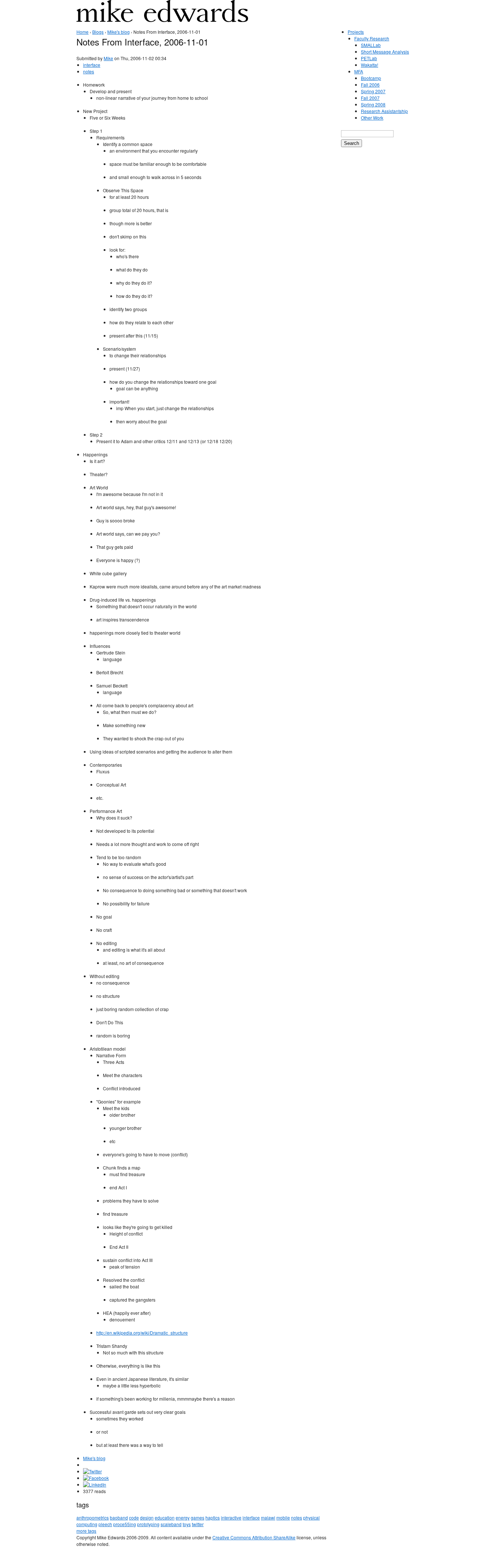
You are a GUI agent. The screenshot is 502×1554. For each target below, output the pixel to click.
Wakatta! (369, 65)
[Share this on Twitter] (92, 1471)
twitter (198, 1524)
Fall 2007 (370, 98)
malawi (268, 1517)
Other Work (372, 117)
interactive (231, 1517)
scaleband (171, 1524)
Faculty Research (371, 38)
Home (82, 32)
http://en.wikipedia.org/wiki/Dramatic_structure (142, 1332)
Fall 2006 (370, 84)
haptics (212, 1517)
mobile (283, 1517)
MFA (358, 71)
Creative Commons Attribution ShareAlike (253, 1537)
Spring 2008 (373, 104)
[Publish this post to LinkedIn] (94, 1484)
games (197, 1517)
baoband (119, 1517)
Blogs (98, 32)
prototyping (148, 1524)
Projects (356, 32)
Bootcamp (371, 78)
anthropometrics (92, 1517)
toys (187, 1524)
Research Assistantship (384, 111)
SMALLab (371, 45)
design (147, 1517)
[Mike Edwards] (162, 16)
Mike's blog (118, 32)
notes (88, 71)
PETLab (369, 58)
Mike (108, 58)
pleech (105, 1524)
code (134, 1517)
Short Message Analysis (385, 51)
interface (91, 65)
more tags (86, 1531)
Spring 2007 (373, 91)
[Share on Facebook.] (96, 1478)
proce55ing (124, 1524)
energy (183, 1517)
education (165, 1517)
